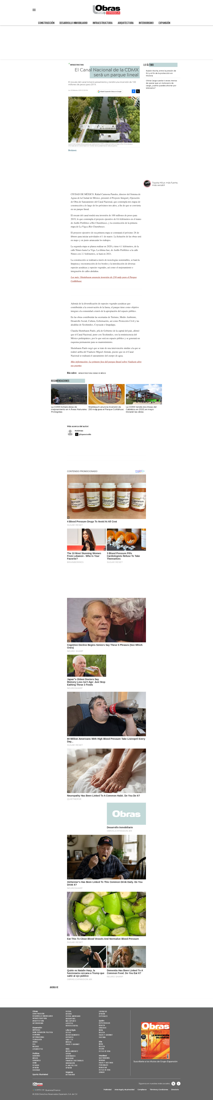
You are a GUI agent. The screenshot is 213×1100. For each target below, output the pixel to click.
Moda (101, 1030)
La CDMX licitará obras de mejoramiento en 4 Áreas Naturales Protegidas (69, 409)
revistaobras (173, 1083)
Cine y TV (69, 1039)
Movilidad (70, 1058)
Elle (100, 1042)
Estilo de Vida (104, 1070)
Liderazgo (103, 1011)
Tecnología (37, 1039)
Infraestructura (103, 23)
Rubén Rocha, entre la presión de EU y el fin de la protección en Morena (161, 73)
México (35, 1058)
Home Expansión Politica (43, 1032)
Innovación (70, 1063)
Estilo (68, 1032)
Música (68, 1042)
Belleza (102, 1032)
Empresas (36, 1030)
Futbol (68, 1011)
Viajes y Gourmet (73, 1044)
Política (36, 1053)
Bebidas (102, 1060)
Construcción (46, 23)
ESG (34, 1044)
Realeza (102, 1025)
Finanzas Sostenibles (75, 1060)
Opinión (36, 1068)
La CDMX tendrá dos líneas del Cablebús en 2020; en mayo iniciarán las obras (141, 409)
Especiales (103, 1016)
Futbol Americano (73, 1016)
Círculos (102, 1028)
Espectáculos (104, 1023)
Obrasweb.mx (178, 1083)
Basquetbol (70, 1018)
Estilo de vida (104, 1051)
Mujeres (36, 1046)
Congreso (37, 1060)
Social (68, 1053)
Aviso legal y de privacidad (124, 1089)
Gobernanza (70, 1056)
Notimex (79, 431)
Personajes (103, 1065)
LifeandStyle (38, 1049)
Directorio (175, 1089)
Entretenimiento (72, 1035)
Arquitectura (126, 23)
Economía (36, 1035)
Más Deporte (71, 1021)
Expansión (164, 23)
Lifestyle (69, 1023)
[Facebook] (133, 91)
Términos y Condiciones (159, 1089)
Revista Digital (72, 1026)
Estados (36, 1065)
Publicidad (107, 1089)
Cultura (102, 1037)
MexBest (103, 1056)
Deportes (69, 1037)
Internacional (38, 1037)
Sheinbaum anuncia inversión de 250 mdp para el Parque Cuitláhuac (106, 408)
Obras (35, 1011)
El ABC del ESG (71, 1065)
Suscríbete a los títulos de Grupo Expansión (155, 1061)
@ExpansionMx (85, 434)
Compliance (142, 1089)
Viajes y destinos (106, 1063)
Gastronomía (104, 1058)
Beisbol (69, 1014)
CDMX (35, 1063)
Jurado (102, 1072)
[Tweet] (138, 91)
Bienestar (103, 1067)
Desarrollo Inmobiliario (74, 23)
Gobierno (36, 1056)
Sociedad (36, 1070)
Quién (101, 1021)
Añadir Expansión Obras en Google (110, 91)
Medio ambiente (72, 1051)
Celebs (101, 1049)
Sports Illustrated (40, 1074)
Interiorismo (146, 23)
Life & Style (71, 1030)
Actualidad (70, 1074)
